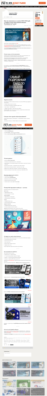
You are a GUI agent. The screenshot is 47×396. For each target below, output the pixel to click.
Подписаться (10, 14)
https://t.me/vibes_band (28, 334)
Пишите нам (5, 68)
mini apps (5, 340)
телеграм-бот (28, 340)
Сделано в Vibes (13, 13)
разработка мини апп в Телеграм (16, 341)
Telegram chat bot (6, 341)
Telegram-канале (6, 46)
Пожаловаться (14, 14)
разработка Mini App (18, 340)
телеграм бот (27, 341)
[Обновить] (10, 351)
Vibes (17, 43)
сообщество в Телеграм (23, 341)
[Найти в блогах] (43, 8)
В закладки (12, 344)
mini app (10, 340)
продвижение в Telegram (23, 340)
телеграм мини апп (14, 340)
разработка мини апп (10, 341)
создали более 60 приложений (9, 45)
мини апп (8, 340)
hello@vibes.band (15, 331)
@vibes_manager (9, 331)
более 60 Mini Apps (11, 260)
